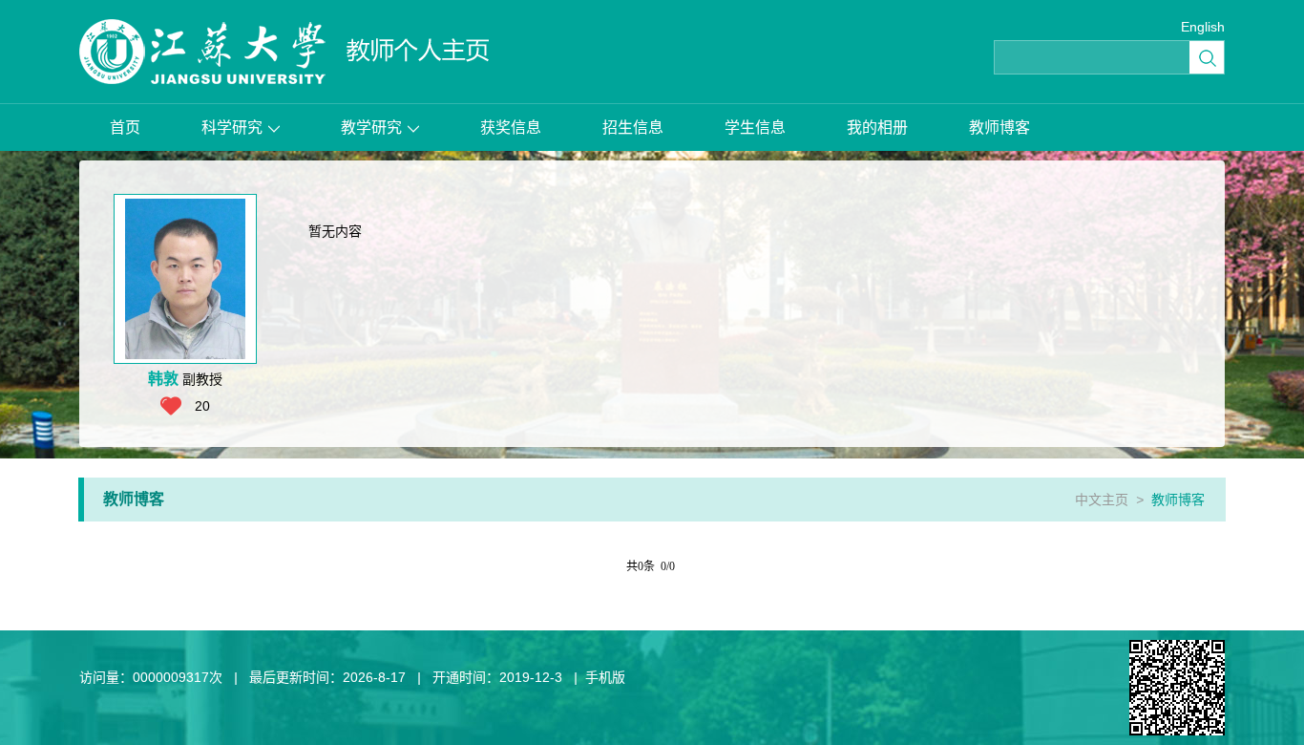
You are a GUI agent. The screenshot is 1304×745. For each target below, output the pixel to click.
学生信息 (755, 127)
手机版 (605, 677)
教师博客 (999, 127)
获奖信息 (510, 127)
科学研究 (232, 127)
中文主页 (1101, 499)
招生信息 (632, 127)
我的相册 (877, 127)
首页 (125, 127)
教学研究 (371, 127)
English (1203, 26)
